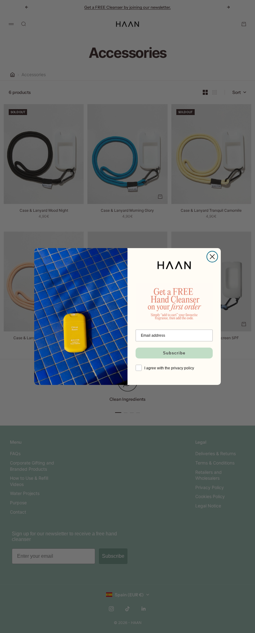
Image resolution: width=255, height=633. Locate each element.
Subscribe (174, 353)
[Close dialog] (212, 256)
